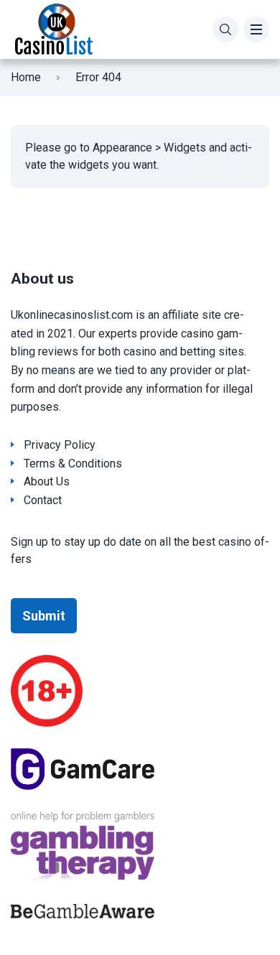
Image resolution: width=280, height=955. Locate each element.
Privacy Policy (59, 445)
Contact (43, 500)
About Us (47, 481)
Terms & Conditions (73, 463)
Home (26, 77)
